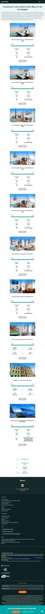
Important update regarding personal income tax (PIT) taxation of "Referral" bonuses (17, 539)
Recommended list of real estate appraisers (9, 522)
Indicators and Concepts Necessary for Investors (10, 542)
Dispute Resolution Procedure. (35, 558)
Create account (16, 611)
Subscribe (22, 591)
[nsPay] (5, 576)
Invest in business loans (5, 502)
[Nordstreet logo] (4, 1)
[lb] (5, 565)
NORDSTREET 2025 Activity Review (8, 540)
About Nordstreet (4, 499)
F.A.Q (2, 506)
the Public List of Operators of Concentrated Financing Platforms (23, 557)
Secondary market (4, 503)
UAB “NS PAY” (3, 561)
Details (22, 60)
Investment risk (4, 523)
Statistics (3, 519)
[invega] (6, 569)
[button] (42, 611)
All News (3, 543)
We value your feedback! (6, 509)
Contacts (3, 507)
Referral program (4, 510)
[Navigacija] (43, 1)
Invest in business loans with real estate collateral (10, 500)
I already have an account (27, 611)
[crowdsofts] (5, 573)
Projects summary (4, 518)
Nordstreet (4, 595)
